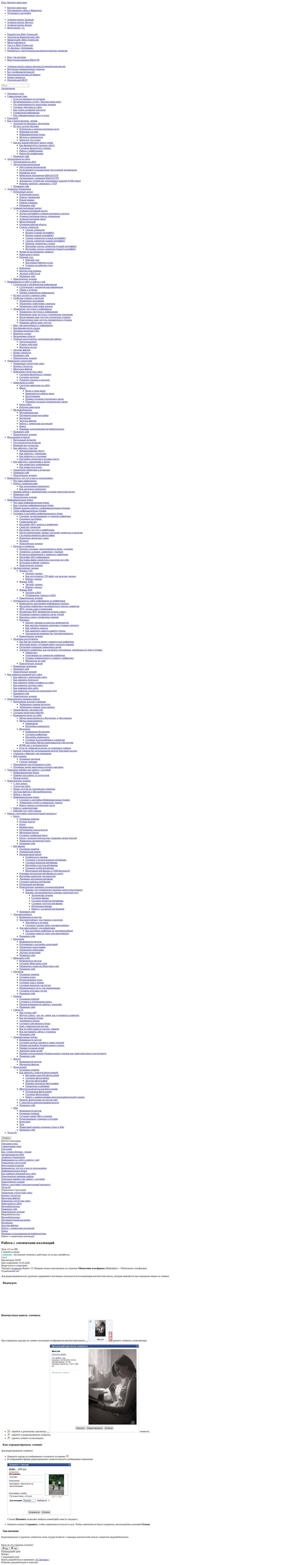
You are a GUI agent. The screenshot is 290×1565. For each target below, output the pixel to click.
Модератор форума (29, 1064)
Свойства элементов (29, 527)
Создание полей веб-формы (39, 868)
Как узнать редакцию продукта (29, 110)
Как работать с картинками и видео (31, 461)
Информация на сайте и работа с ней (26, 281)
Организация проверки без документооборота (49, 633)
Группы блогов (27, 821)
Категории (24, 1121)
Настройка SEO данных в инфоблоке (38, 524)
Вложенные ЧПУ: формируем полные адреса (42, 611)
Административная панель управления (39, 216)
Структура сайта (21, 786)
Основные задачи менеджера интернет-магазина (38, 767)
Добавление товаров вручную (34, 704)
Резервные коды (27, 172)
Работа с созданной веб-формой (47, 909)
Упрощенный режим (30, 851)
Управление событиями (31, 950)
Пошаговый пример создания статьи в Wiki (41, 1127)
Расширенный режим (30, 854)
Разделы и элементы (23, 546)
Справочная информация (26, 112)
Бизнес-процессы (16, 77)
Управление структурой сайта (28, 363)
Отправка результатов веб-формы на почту (41, 873)
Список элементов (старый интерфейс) (45, 238)
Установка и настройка (19, 13)
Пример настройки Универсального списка (41, 1045)
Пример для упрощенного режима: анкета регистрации (53, 890)
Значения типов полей (30, 1050)
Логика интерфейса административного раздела (44, 213)
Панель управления (29, 197)
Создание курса (27, 977)
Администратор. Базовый (20, 19)
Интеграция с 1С (16, 28)
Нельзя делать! (20, 778)
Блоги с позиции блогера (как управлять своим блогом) (48, 838)
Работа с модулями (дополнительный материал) (31, 813)
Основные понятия (29, 819)
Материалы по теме (35, 660)
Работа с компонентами (25, 483)
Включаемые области (24, 336)
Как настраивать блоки (31, 1018)
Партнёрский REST (17, 80)
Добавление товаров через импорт (37, 707)
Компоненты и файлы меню (39, 393)
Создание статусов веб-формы (47, 903)
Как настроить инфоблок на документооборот (49, 930)
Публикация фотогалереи (38, 1091)
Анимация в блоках (29, 1020)
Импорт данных (33, 579)
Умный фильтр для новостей (28, 710)
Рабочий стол (26, 257)
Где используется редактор (27, 442)
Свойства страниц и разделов (28, 298)
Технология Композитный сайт (23, 37)
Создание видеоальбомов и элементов (45, 740)
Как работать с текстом (25, 448)
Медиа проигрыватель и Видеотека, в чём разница (45, 718)
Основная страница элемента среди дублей (41, 614)
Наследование (32, 396)
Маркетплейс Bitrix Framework (23, 39)
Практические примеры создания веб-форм (41, 887)
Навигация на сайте (23, 382)
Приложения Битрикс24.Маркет (23, 74)
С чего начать (20, 783)
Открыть (6, 1138)
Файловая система (28, 131)
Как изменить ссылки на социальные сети (35, 690)
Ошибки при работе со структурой (31, 775)
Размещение (31, 723)
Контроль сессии (28, 347)
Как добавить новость (36, 628)
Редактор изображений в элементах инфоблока (43, 554)
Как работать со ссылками (32, 456)
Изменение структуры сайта (27, 371)
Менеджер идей (21, 958)
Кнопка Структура (23, 366)
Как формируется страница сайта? (37, 145)
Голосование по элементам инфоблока (45, 655)
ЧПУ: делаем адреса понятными (35, 609)
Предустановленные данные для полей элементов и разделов (51, 532)
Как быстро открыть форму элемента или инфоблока (46, 641)
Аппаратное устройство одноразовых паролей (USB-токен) (50, 181)
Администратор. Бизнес (19, 25)
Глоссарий (12, 118)
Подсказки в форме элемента (34, 562)
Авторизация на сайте (18, 159)
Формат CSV (26, 570)
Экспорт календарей (29, 952)
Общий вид (31, 652)
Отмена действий (28, 344)
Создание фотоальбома (37, 1078)
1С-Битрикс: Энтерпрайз (20, 48)
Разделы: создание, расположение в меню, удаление (46, 549)
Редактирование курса (30, 980)
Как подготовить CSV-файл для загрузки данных (50, 576)
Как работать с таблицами (32, 453)
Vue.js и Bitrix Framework (20, 45)
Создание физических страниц (35, 148)
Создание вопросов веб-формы (41, 862)
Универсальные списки (25, 1037)
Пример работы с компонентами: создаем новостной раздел (44, 491)
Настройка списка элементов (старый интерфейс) (51, 246)
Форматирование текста (31, 451)
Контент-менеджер (17, 7)
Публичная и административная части (39, 129)
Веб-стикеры (20, 756)
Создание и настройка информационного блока (38, 513)
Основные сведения (29, 759)
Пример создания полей (31, 1048)
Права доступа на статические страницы (34, 789)
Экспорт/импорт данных (26, 568)
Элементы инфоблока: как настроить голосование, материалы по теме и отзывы (60, 650)
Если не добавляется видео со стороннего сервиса (45, 748)
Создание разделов (29, 377)
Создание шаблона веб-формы (35, 881)
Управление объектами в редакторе (31, 470)
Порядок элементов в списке (40, 243)
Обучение (18, 971)
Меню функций (27, 221)
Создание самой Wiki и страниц (35, 1116)
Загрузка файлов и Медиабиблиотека (32, 791)
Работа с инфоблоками (31, 151)
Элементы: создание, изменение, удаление (41, 551)
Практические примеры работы (23, 699)
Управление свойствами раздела (36, 306)
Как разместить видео (30, 467)
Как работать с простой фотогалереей (38, 1072)
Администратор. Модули (20, 22)
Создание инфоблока (36, 734)
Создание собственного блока (34, 1023)
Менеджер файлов (22, 369)
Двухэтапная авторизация (26, 164)
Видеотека (24, 729)
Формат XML (26, 581)
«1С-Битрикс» (42, 1559)
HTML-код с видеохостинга (33, 745)
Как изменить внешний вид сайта (24, 674)
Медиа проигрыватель (30, 720)
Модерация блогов (29, 832)
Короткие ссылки (22, 333)
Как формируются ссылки (26, 328)
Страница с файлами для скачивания (32, 753)
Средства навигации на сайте (34, 385)
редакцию (16, 1268)
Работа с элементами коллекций (35, 423)
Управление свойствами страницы (37, 303)
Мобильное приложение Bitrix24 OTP (38, 175)
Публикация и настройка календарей (38, 944)
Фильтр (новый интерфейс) (39, 235)
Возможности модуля (30, 917)
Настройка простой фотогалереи (42, 1075)
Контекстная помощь (30, 271)
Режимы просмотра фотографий (42, 1083)
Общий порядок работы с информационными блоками (41, 508)
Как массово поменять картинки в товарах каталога (52, 625)
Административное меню (32, 219)
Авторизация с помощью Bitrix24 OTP (39, 178)
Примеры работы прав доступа (35, 322)
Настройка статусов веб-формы (41, 865)
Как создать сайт (28, 1012)
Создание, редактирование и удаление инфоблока (45, 516)
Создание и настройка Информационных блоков (44, 800)
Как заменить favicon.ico (25, 680)
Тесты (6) (12, 1132)
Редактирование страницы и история (38, 1119)
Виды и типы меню (35, 391)
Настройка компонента (37, 737)
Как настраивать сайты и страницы (37, 1031)
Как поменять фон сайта (25, 688)
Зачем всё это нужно (29, 140)
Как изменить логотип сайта (28, 685)
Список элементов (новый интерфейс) (45, 241)
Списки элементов (29, 227)
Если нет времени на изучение (29, 99)
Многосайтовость (16, 42)
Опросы (17, 996)
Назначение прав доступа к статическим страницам (46, 314)
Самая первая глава (17, 96)
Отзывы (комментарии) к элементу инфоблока (49, 658)
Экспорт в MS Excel (29, 273)
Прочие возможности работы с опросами (40, 1004)
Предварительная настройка (33, 415)
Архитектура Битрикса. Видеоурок (31, 123)
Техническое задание (42, 895)
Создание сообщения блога (33, 835)
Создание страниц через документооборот (47, 925)
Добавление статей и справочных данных (41, 802)
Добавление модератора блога (34, 840)
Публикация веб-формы (31, 884)
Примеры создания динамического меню (46, 401)
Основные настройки (30, 519)
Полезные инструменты (25, 639)
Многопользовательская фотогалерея (38, 1089)
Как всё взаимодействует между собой (33, 142)
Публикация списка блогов (33, 830)
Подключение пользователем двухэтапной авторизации (48, 170)
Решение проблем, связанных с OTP (38, 183)
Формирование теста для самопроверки (39, 988)
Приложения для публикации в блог (32, 764)
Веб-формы (19, 846)
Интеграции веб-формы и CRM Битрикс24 (47, 870)
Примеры (24, 620)
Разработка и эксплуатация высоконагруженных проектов (37, 50)
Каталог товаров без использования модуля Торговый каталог (45, 750)
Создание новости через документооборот (47, 933)
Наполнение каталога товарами (29, 701)
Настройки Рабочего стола (39, 262)
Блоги (16, 816)
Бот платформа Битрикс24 (20, 72)
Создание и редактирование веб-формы (45, 860)
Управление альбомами (37, 1086)
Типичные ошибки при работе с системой (29, 770)
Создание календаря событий (28, 712)
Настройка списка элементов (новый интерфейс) (50, 249)
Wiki (15, 1108)
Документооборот (22, 914)
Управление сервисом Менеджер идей (39, 966)
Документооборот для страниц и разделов (41, 920)
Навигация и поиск (29, 254)
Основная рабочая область (33, 224)
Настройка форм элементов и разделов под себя (44, 560)
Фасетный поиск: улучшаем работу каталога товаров (46, 644)
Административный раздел (27, 208)
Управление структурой (19, 361)
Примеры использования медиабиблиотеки (41, 429)
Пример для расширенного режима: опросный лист (52, 892)
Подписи (24, 540)
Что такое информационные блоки (31, 502)
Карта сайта (25, 404)
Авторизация (8, 88)
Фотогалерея (19, 1067)
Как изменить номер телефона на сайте (33, 682)
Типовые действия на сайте (27, 107)
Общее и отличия (28, 290)
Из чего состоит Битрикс (26, 126)
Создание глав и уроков (31, 982)
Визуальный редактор (18, 437)
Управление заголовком (31, 301)
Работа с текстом (22, 794)
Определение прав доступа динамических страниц (45, 320)
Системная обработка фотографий (37, 535)
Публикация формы (41, 906)
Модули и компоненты (31, 137)
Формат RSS (25, 590)
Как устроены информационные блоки (33, 505)
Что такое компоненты (25, 480)
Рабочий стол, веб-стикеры (27, 810)
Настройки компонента (37, 726)
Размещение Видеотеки (37, 731)
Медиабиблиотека (22, 410)
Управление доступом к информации (32, 309)
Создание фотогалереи (37, 1094)
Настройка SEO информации (34, 557)
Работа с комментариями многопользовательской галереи (55, 1097)
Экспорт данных (34, 573)
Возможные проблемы (25, 666)
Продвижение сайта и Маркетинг (24, 10)
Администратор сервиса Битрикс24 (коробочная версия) (36, 66)
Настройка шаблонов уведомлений (37, 876)
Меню (22, 388)
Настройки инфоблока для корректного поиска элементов (49, 606)
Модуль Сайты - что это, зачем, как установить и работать (49, 1015)
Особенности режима (36, 857)
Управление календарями (32, 947)
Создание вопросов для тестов (35, 985)
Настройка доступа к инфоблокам (36, 530)
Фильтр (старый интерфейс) (39, 232)
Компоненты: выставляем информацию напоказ (44, 603)
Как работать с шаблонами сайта (30, 677)
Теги (21, 1124)
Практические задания (25, 279)
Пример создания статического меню (44, 399)
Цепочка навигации (29, 407)
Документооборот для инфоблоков (37, 928)
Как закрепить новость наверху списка (45, 630)
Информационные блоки (32, 134)
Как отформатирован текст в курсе (31, 115)
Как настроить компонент (32, 489)
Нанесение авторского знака (34, 538)
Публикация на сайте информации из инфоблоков (39, 600)
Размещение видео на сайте (27, 715)
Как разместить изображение (34, 464)
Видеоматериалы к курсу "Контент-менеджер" (37, 101)
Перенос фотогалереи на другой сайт (38, 1100)
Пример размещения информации (36, 292)
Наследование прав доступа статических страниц (45, 317)
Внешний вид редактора (26, 445)
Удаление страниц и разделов (34, 380)
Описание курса (15, 93)
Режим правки (26, 200)
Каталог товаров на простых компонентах (47, 622)
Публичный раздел (23, 191)
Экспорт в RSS (33, 592)
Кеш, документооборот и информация (33, 325)
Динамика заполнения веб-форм (36, 879)
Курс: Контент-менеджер (14, 2)
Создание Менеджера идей (33, 963)
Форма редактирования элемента (36, 251)
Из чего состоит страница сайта (29, 295)
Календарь (18, 939)
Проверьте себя (21, 156)
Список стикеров (28, 761)
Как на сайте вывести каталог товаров (39, 1029)
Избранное (25, 268)
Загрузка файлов (21, 350)
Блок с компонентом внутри (33, 1026)
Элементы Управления (19, 189)
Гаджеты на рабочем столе (39, 265)
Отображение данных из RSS (40, 595)
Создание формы (40, 898)
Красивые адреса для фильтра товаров (39, 617)
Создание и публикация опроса (35, 1001)
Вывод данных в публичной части (37, 805)
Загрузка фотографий (36, 1080)
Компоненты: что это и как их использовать (30, 478)
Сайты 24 (18, 1010)
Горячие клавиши (28, 202)
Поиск (22, 426)
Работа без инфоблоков (31, 153)
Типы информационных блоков (29, 510)
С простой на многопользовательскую (39, 1102)
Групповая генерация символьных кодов (40, 647)
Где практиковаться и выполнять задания (34, 104)
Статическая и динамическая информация (35, 284)
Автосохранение (28, 341)
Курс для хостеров (16, 57)
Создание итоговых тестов (33, 990)
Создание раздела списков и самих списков (41, 1042)
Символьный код (28, 521)
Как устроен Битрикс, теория (22, 121)
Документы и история (36, 922)
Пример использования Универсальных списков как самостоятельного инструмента (62, 1053)
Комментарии (26, 827)
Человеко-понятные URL (26, 331)
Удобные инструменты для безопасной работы (37, 339)
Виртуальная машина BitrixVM (23, 60)
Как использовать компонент (34, 486)
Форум (16, 1059)
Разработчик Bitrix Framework (22, 34)
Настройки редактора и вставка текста (39, 459)
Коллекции (25, 418)
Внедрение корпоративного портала (26, 69)
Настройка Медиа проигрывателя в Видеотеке (49, 742)
